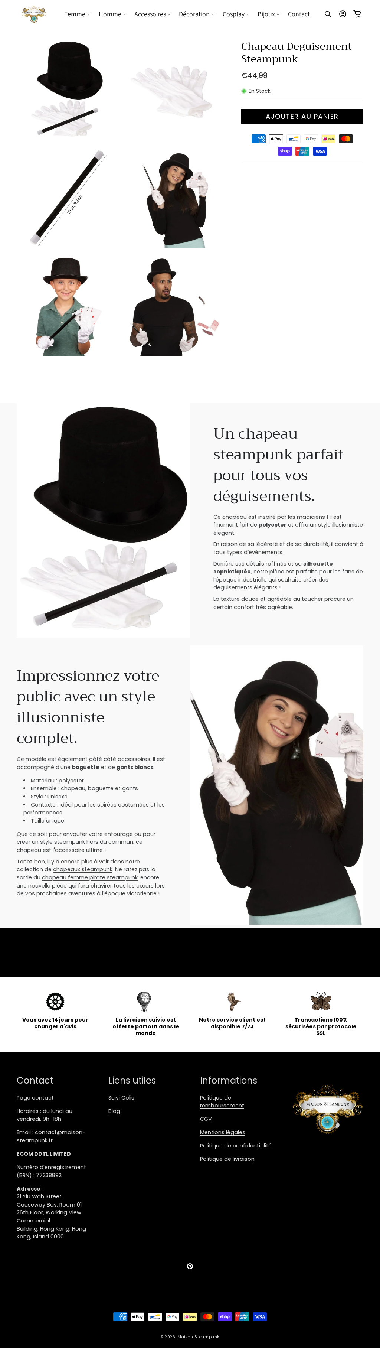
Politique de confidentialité (236, 1145)
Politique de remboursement (222, 1102)
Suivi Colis (121, 1097)
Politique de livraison (227, 1159)
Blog (114, 1111)
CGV (206, 1119)
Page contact (35, 1097)
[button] (77, 14)
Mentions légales (222, 1132)
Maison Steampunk (198, 1337)
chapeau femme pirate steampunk (90, 877)
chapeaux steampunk (82, 869)
